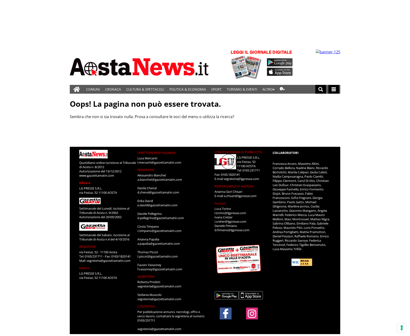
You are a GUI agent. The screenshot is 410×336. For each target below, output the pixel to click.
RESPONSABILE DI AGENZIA (233, 186)
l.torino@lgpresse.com (230, 213)
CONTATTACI (146, 306)
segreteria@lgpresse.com (241, 179)
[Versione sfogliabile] (247, 64)
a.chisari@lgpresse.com (240, 196)
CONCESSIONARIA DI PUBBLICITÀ (238, 152)
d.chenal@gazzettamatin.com (158, 192)
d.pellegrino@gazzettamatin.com (160, 218)
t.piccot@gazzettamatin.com (157, 256)
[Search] (320, 89)
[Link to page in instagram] (252, 317)
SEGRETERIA (145, 276)
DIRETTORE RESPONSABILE (156, 153)
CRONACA (113, 89)
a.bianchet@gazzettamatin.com (159, 179)
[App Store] (280, 72)
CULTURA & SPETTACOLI (145, 89)
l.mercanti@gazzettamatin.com (159, 162)
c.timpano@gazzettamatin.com (159, 231)
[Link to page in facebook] (225, 313)
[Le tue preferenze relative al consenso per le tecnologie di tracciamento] (401, 327)
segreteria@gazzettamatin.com (108, 260)
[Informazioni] (282, 89)
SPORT (216, 89)
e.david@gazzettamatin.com (157, 205)
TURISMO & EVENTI (242, 89)
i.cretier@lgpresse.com (230, 221)
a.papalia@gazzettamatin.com (158, 243)
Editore (84, 183)
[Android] (280, 62)
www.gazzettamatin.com (96, 175)
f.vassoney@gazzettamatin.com (159, 269)
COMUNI (93, 89)
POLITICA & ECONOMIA (187, 89)
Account (220, 203)
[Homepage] (76, 89)
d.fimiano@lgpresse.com (231, 230)
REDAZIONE (87, 246)
